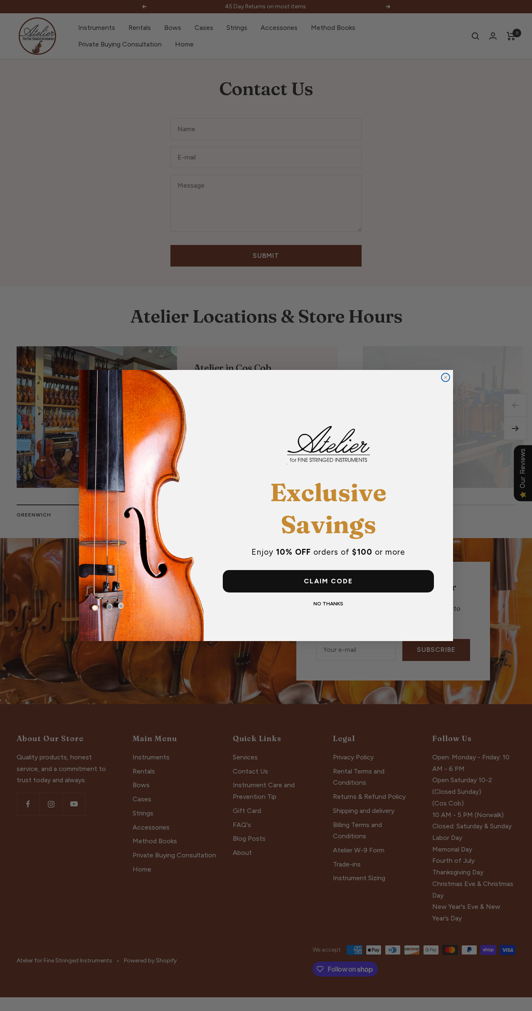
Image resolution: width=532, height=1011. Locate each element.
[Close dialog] (445, 377)
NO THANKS (328, 604)
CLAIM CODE (328, 581)
